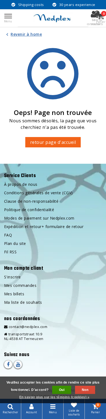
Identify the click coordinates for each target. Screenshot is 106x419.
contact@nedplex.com (28, 326)
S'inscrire (12, 277)
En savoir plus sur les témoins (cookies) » (54, 397)
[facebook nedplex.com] (8, 364)
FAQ (8, 235)
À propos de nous (21, 184)
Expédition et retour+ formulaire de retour (43, 226)
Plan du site (15, 243)
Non (85, 390)
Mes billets (14, 293)
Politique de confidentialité (29, 209)
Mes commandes (20, 285)
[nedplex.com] (53, 18)
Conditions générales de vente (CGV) (38, 192)
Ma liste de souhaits (23, 302)
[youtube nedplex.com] (18, 364)
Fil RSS (10, 251)
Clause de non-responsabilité (31, 201)
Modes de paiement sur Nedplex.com (39, 218)
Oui (61, 390)
